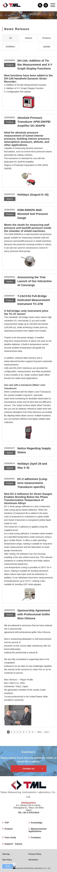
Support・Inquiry (13, 844)
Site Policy (7, 860)
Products (46, 38)
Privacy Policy (34, 854)
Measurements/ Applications (37, 830)
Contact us (28, 768)
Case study (10, 837)
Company (36, 837)
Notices (28, 38)
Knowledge (36, 822)
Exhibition (10, 46)
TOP (7, 822)
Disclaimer (33, 860)
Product (9, 829)
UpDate (46, 46)
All (10, 38)
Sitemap (6, 854)
